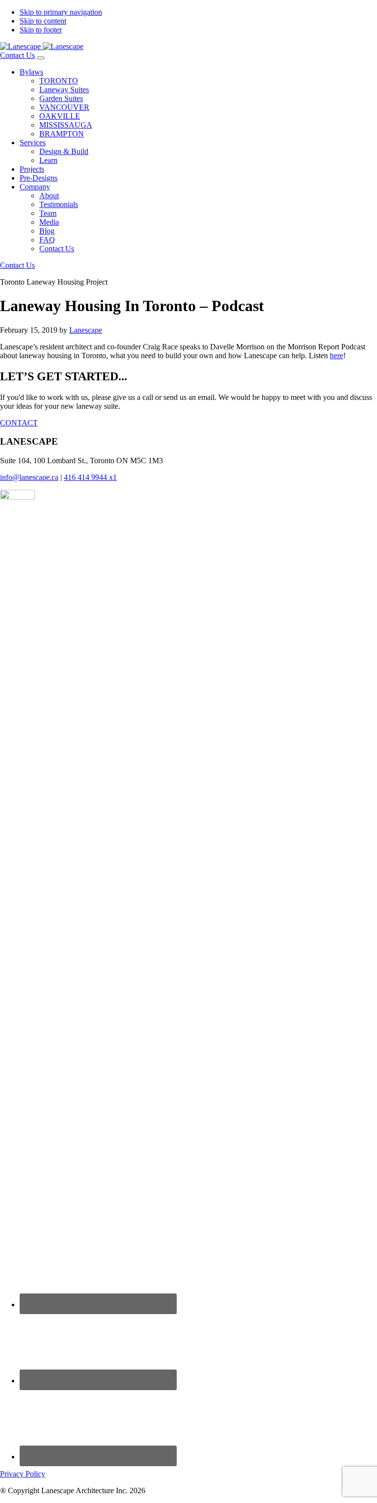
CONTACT (19, 423)
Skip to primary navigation (61, 12)
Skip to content (43, 21)
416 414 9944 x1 (90, 477)
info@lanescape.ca (29, 477)
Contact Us (17, 55)
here (336, 355)
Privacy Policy (22, 1474)
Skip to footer (41, 30)
